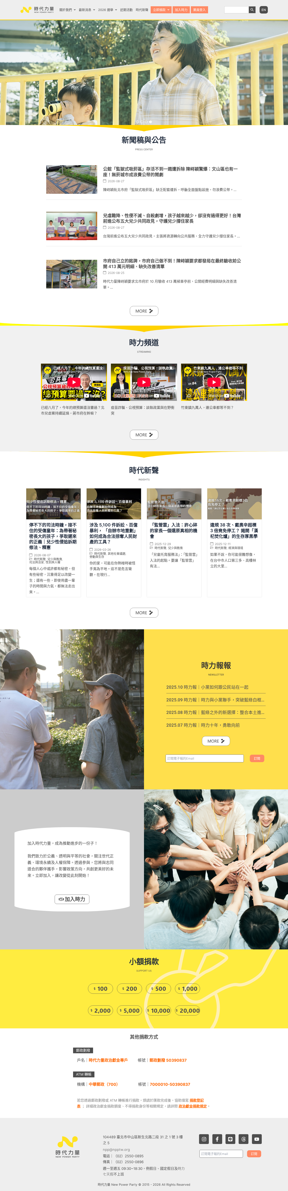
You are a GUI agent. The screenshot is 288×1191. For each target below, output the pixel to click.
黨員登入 (199, 10)
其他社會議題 (116, 553)
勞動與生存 (97, 556)
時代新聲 (142, 10)
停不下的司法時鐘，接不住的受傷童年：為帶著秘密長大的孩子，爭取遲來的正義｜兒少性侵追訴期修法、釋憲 (53, 536)
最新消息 (85, 10)
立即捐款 (159, 10)
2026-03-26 (102, 549)
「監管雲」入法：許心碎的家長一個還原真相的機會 (173, 531)
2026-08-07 (42, 555)
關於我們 (65, 10)
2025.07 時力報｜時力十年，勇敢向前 (203, 725)
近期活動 (126, 10)
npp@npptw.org (116, 1150)
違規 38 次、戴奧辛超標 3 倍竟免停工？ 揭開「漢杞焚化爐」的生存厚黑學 (234, 531)
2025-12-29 (163, 544)
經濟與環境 (235, 548)
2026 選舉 (105, 10)
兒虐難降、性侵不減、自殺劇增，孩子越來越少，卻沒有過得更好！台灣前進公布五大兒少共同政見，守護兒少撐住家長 (172, 218)
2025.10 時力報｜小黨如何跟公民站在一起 (207, 687)
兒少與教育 (54, 559)
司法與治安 (36, 562)
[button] (67, 9)
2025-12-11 (223, 544)
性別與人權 (53, 562)
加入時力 (181, 10)
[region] (144, 72)
